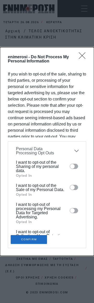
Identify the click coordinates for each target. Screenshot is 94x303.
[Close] (84, 57)
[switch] (74, 166)
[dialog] (47, 151)
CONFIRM (29, 239)
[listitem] (47, 151)
